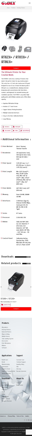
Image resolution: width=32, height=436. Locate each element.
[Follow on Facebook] (24, 420)
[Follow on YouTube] (31, 420)
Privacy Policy (11, 416)
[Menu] (30, 3)
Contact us (3, 416)
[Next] (27, 29)
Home (8, 8)
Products (13, 8)
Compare (16, 68)
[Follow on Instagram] (26, 420)
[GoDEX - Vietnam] (8, 3)
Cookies (27, 416)
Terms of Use (20, 416)
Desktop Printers (21, 8)
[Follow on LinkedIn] (28, 420)
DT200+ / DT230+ (8, 298)
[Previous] (4, 29)
